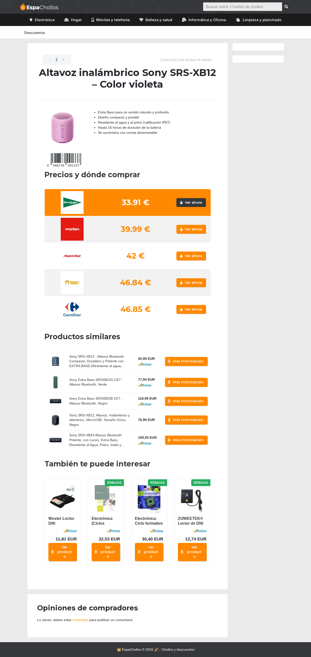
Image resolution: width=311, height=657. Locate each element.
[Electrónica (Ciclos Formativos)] (106, 499)
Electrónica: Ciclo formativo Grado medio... (149, 521)
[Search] (286, 6)
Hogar (76, 19)
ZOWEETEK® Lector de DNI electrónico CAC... (190, 521)
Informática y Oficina (207, 19)
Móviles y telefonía (113, 19)
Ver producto (64, 552)
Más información (188, 361)
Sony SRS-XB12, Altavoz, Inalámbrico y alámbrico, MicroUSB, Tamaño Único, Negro (99, 420)
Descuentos (34, 32)
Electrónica (45, 19)
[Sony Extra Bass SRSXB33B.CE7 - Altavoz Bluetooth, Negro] (55, 401)
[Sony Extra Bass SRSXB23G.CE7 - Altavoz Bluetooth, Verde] (55, 382)
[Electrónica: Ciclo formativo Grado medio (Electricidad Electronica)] (149, 499)
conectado (80, 620)
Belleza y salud (159, 19)
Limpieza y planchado (262, 19)
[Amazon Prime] (144, 364)
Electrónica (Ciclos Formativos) (103, 521)
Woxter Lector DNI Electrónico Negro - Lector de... (61, 521)
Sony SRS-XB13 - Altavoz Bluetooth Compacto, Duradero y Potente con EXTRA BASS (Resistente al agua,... (97, 361)
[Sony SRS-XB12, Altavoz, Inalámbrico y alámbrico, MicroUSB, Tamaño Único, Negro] (55, 420)
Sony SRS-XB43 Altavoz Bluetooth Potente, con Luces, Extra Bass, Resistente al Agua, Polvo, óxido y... (96, 439)
